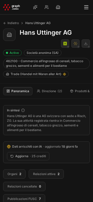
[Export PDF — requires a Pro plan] (86, 43)
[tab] (18, 91)
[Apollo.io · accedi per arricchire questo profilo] (65, 43)
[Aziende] (58, 7)
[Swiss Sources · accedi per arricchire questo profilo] (75, 43)
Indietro (13, 23)
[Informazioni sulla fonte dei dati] (23, 110)
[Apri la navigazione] (86, 7)
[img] (64, 74)
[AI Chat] (35, 7)
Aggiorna (30, 156)
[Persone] (46, 7)
